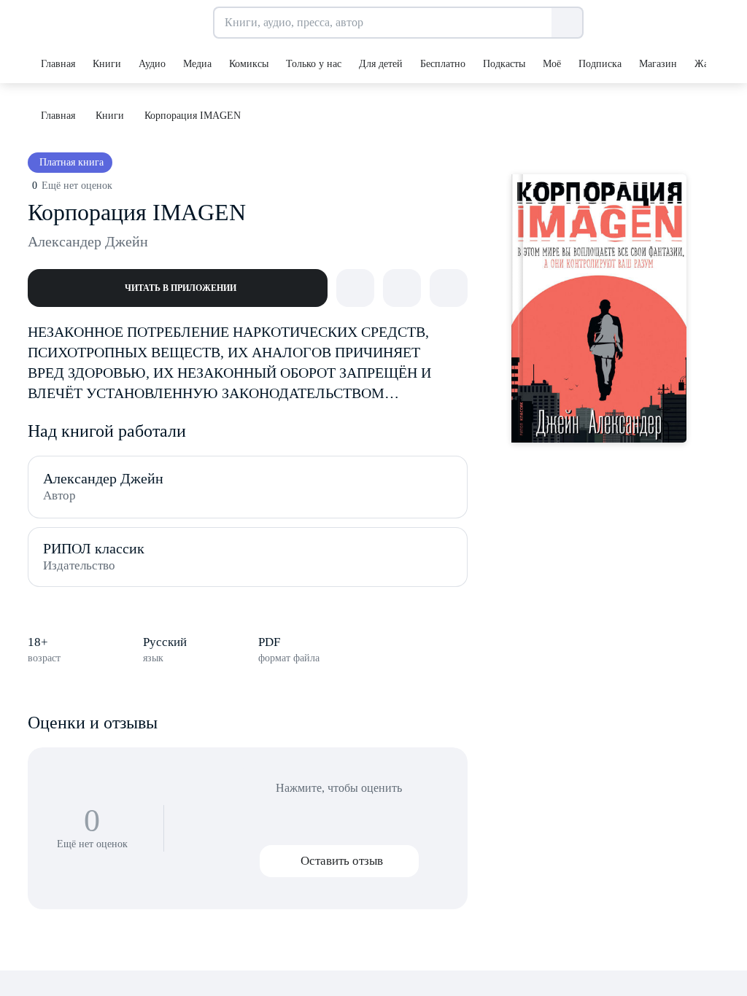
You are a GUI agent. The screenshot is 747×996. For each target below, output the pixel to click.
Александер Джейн (88, 241)
